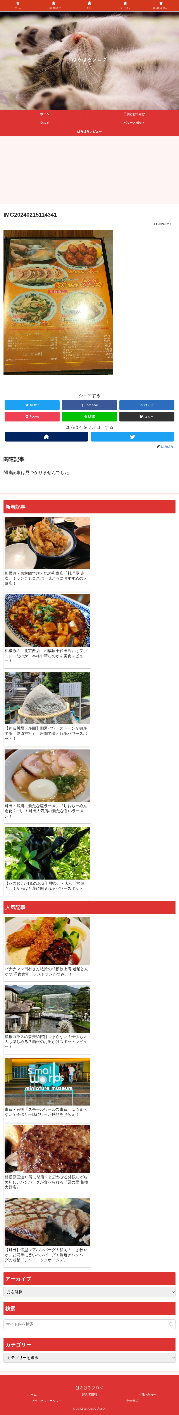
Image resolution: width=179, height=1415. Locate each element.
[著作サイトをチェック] (46, 437)
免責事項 (132, 1401)
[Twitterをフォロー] (132, 437)
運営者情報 (89, 1394)
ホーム (32, 1394)
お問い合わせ (147, 1394)
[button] (146, 416)
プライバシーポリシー (46, 1401)
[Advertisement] (89, 171)
